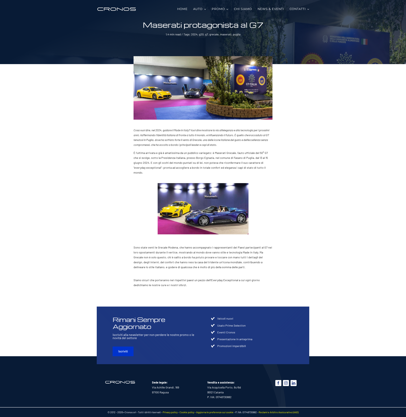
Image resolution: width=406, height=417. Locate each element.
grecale (214, 34)
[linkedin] (294, 383)
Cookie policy (187, 412)
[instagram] (286, 383)
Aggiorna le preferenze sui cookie (214, 412)
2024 (194, 34)
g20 (201, 34)
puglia (236, 34)
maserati (225, 34)
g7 (206, 34)
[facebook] (278, 383)
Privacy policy (170, 412)
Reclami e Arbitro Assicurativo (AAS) (278, 412)
